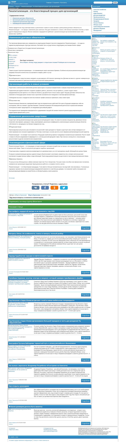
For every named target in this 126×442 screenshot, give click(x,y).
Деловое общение (99, 28)
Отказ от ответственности (41, 440)
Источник (12, 178)
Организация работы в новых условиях (24, 20)
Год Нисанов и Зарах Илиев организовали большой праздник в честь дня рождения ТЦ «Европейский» (45, 322)
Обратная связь (13, 429)
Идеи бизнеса (97, 13)
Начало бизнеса (98, 23)
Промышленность (99, 17)
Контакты (63, 3)
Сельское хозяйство (99, 9)
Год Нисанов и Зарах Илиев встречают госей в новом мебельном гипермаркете (41, 300)
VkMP (13, 2)
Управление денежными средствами (24, 21)
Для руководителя (99, 15)
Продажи (96, 21)
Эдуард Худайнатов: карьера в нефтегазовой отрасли (31, 256)
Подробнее (86, 228)
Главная (49, 3)
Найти (115, 2)
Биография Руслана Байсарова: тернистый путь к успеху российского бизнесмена (42, 343)
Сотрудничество (48, 428)
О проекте (55, 3)
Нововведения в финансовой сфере (23, 23)
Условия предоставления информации (20, 440)
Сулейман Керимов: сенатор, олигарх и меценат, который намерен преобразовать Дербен (46, 278)
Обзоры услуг (97, 25)
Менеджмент (97, 30)
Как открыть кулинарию (19, 386)
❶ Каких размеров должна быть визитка (25, 407)
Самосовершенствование (101, 26)
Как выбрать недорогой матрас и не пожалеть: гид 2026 (32, 211)
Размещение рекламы (50, 429)
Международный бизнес (101, 19)
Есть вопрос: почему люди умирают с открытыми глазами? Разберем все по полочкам (47, 62)
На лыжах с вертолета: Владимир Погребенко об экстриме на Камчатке (38, 365)
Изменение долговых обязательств (23, 18)
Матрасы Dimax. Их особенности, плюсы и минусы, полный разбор (36, 234)
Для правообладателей (50, 431)
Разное (11, 229)
